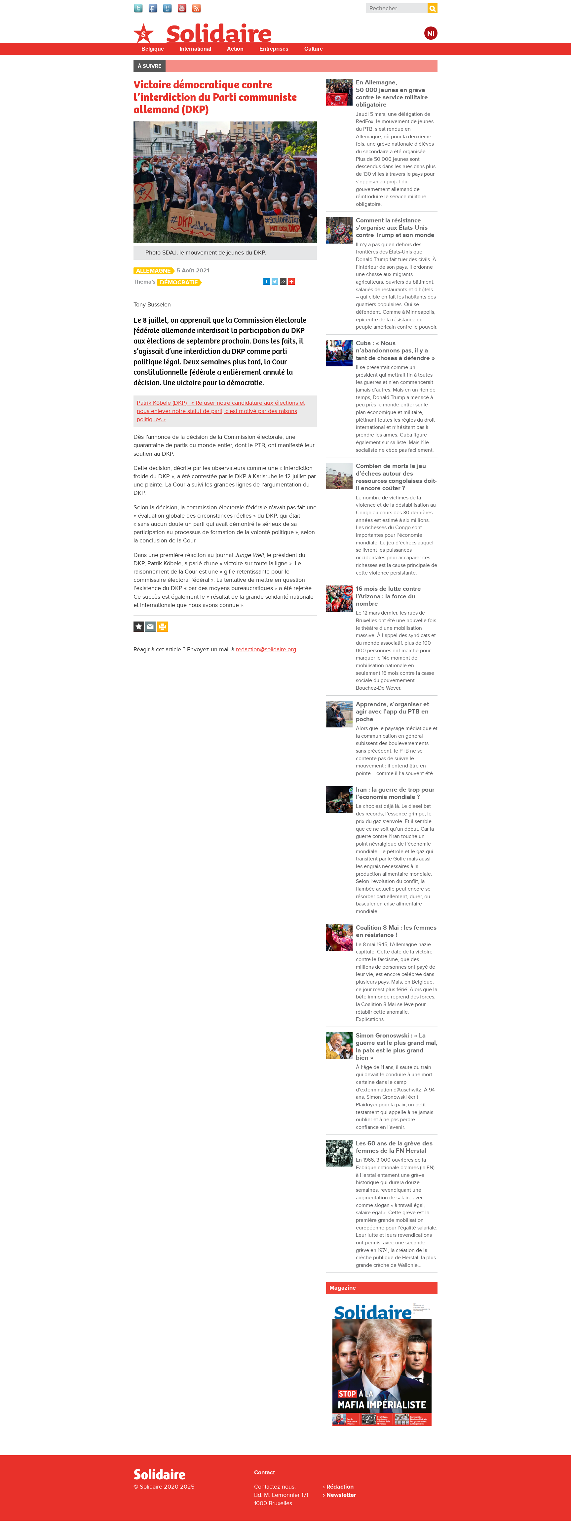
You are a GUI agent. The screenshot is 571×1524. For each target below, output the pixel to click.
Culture (313, 49)
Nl (431, 33)
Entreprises (273, 49)
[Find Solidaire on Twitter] (138, 12)
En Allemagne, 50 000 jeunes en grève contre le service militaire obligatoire (392, 94)
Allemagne (153, 270)
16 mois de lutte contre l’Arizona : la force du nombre (388, 596)
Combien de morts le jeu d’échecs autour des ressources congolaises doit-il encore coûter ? (396, 477)
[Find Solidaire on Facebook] (153, 12)
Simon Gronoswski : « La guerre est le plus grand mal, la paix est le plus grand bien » (397, 1047)
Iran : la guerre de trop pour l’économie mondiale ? (395, 793)
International (195, 49)
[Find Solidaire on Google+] (168, 12)
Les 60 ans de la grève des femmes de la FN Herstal (394, 1147)
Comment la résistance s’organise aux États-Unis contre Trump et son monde (395, 228)
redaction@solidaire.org (266, 649)
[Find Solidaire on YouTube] (182, 12)
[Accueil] (162, 1478)
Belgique (152, 49)
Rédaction (340, 1486)
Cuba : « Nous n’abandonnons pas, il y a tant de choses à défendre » (395, 351)
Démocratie (179, 282)
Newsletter (341, 1495)
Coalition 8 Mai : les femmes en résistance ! (396, 931)
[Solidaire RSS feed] (197, 12)
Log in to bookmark (138, 627)
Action (235, 49)
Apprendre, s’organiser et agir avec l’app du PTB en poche (392, 712)
